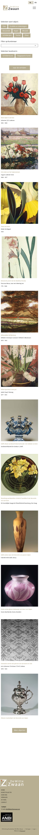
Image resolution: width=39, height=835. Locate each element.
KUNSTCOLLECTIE (6, 792)
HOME (3, 790)
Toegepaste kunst (24, 55)
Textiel (18, 35)
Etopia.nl (22, 831)
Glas (4, 26)
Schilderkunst (8, 55)
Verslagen (28, 829)
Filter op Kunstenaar (9, 41)
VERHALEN (4, 797)
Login (34, 829)
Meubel (25, 30)
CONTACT (4, 802)
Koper (16, 30)
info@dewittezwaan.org (13, 809)
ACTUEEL (3, 800)
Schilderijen (7, 35)
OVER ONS (4, 795)
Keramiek (6, 30)
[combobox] (19, 45)
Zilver (27, 35)
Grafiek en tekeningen (18, 26)
